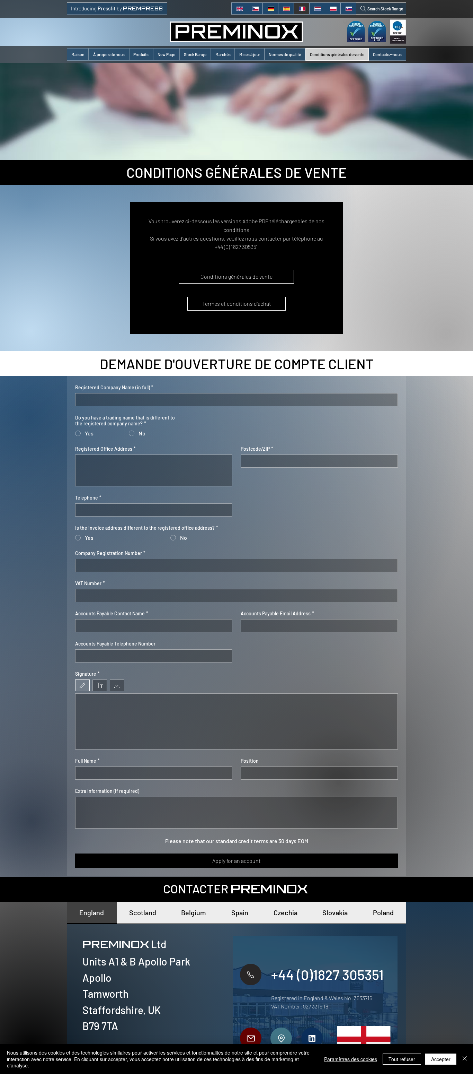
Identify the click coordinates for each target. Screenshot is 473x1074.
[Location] (281, 1038)
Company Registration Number (110, 553)
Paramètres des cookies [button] (350, 1059)
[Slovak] (348, 8)
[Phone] (250, 974)
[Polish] (332, 8)
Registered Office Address (105, 449)
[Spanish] (286, 8)
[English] (239, 8)
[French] (301, 8)
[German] (270, 8)
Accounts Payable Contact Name (111, 613)
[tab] (92, 913)
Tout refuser (402, 1059)
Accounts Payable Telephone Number (115, 644)
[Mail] (250, 1038)
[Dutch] (317, 8)
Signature (87, 674)
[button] (141, 54)
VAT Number (90, 583)
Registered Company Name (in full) (114, 387)
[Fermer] (465, 1058)
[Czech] (254, 8)
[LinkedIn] (312, 1038)
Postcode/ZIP (257, 449)
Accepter (440, 1059)
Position (250, 761)
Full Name (87, 761)
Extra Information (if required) (107, 791)
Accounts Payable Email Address (277, 613)
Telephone (88, 498)
